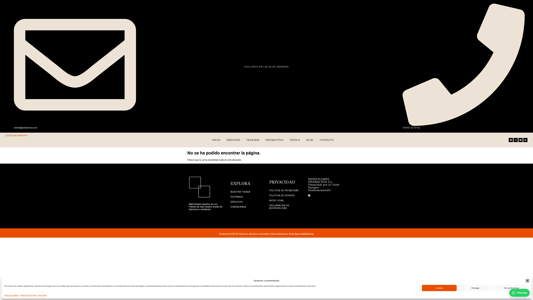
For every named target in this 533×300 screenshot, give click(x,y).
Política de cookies (11, 295)
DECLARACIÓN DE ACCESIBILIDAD (279, 206)
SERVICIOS (236, 202)
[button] (527, 280)
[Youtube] (520, 140)
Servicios (233, 140)
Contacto (327, 140)
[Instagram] (516, 140)
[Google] (525, 140)
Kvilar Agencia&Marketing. (301, 234)
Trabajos (252, 140)
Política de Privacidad (28, 295)
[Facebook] (511, 140)
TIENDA (295, 140)
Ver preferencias (511, 288)
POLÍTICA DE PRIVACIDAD (284, 190)
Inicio (216, 140)
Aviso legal (42, 295)
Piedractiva (274, 140)
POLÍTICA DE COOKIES (282, 195)
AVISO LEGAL (276, 200)
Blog (310, 140)
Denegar (475, 288)
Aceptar (439, 288)
